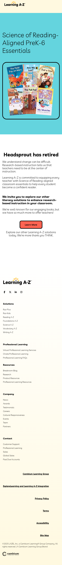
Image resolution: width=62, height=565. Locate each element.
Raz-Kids (7, 313)
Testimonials (8, 407)
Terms (46, 511)
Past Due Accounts (11, 459)
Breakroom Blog (10, 370)
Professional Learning (15, 344)
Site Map (44, 535)
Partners (7, 426)
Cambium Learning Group (36, 474)
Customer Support (11, 444)
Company (8, 394)
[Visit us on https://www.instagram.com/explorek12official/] (28, 292)
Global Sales (8, 455)
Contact (7, 438)
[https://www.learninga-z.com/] (31, 281)
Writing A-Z (8, 332)
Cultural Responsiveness (14, 415)
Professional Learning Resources (17, 382)
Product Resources (11, 378)
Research (7, 374)
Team (5, 422)
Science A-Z (8, 324)
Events (6, 419)
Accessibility (42, 523)
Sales (5, 452)
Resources (9, 364)
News (5, 400)
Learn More (31, 224)
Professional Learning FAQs (15, 357)
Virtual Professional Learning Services (19, 350)
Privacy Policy (42, 498)
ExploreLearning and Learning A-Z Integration (26, 486)
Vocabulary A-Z (10, 328)
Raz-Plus (7, 309)
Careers (6, 411)
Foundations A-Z (10, 321)
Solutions (8, 303)
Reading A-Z (8, 317)
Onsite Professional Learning (15, 354)
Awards (6, 403)
